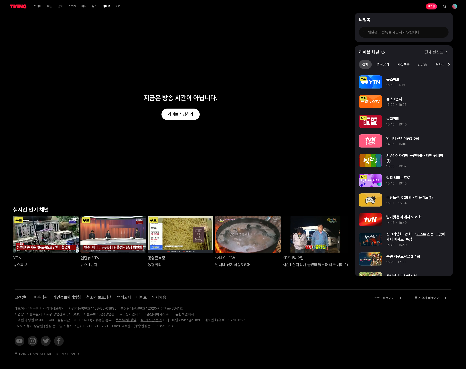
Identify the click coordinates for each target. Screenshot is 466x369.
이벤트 (141, 297)
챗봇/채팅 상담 (126, 320)
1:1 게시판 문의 (151, 320)
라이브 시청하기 (180, 114)
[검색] (444, 6)
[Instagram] (32, 341)
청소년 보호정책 (99, 297)
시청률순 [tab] (403, 64)
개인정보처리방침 (67, 297)
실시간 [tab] (440, 64)
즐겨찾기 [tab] (383, 64)
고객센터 (21, 297)
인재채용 (159, 297)
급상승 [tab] (422, 64)
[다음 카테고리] (448, 64)
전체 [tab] (365, 64)
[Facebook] (59, 341)
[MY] (454, 6)
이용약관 (41, 297)
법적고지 (124, 297)
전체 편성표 (434, 52)
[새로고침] (383, 52)
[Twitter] (46, 341)
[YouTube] (19, 341)
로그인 (431, 6)
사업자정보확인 (53, 308)
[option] (403, 82)
